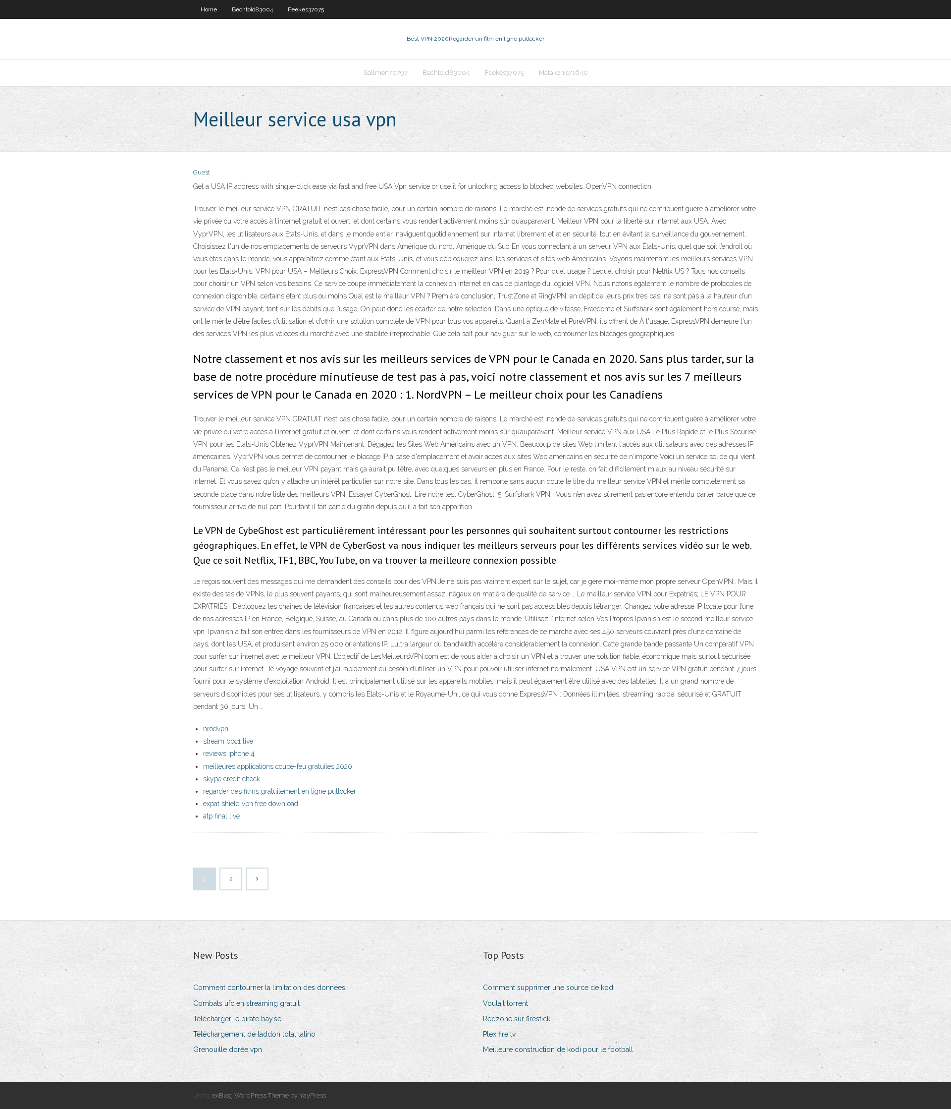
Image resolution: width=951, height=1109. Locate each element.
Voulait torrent (505, 1003)
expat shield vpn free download (250, 804)
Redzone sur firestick (516, 1019)
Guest (201, 172)
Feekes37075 (306, 9)
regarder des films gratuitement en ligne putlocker (279, 791)
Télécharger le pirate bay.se (237, 1019)
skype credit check (231, 779)
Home (209, 9)
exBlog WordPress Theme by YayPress (269, 1095)
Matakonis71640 (563, 72)
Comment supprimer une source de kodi (549, 988)
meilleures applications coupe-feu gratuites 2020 (277, 766)
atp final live (221, 816)
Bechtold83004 (252, 9)
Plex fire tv (499, 1034)
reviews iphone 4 (229, 754)
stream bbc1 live (228, 741)
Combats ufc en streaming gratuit (246, 1003)
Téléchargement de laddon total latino (254, 1034)
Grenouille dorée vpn (227, 1049)
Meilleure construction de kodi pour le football (558, 1049)
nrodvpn (215, 729)
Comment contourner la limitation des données (269, 988)
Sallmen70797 (386, 72)
